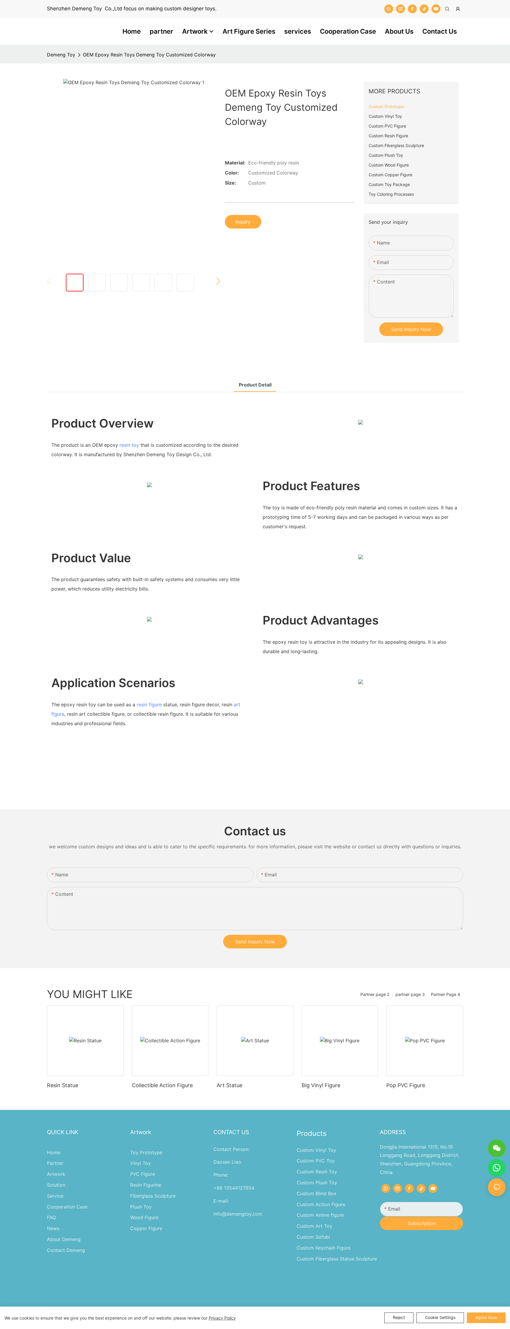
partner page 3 (410, 994)
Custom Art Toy (314, 1226)
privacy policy (222, 1317)
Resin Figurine (145, 1185)
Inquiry (243, 222)
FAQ (51, 1217)
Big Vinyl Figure (321, 1085)
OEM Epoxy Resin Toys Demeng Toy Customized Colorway (149, 55)
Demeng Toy (61, 55)
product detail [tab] (255, 385)
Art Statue (229, 1085)
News (53, 1228)
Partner (55, 1163)
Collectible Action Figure (162, 1085)
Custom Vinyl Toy (316, 1150)
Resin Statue (62, 1085)
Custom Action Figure (321, 1204)
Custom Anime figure (320, 1215)
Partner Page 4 (445, 994)
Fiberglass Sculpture (153, 1196)
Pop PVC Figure (405, 1085)
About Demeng (64, 1239)
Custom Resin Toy (317, 1172)
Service (55, 1196)
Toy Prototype (146, 1152)
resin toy (129, 445)
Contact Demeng (66, 1250)
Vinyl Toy (140, 1163)
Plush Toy (141, 1207)
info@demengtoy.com (237, 1214)
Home (53, 1152)
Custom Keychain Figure (324, 1248)
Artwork (56, 1174)
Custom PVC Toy (316, 1161)
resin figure (149, 704)
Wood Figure (144, 1217)
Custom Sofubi (313, 1237)
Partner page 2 (374, 994)
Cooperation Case (67, 1207)
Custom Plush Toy (317, 1182)
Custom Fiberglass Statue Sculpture (337, 1259)
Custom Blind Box (316, 1193)
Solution (56, 1185)
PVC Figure (142, 1174)
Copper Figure (146, 1228)
